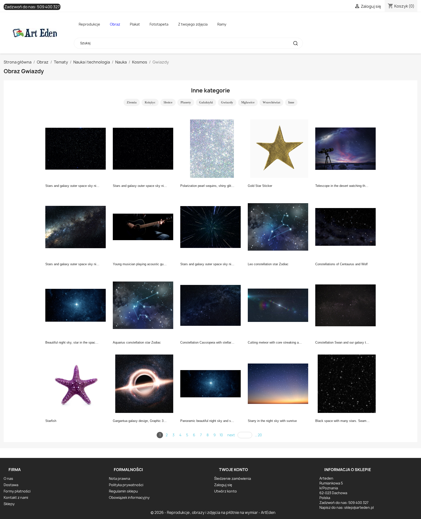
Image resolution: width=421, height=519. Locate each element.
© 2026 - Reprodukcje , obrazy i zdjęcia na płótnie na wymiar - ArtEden (213, 512)
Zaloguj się (223, 485)
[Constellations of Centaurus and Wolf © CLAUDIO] (347, 226)
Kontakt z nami (16, 497)
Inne (291, 102)
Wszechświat (271, 102)
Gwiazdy (227, 102)
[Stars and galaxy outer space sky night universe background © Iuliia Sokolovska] (77, 148)
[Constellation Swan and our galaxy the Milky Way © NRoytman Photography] (347, 305)
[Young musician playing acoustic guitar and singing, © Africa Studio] (144, 226)
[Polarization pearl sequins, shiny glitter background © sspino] (212, 148)
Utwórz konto (225, 491)
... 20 (258, 435)
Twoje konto (233, 469)
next (231, 435)
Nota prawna (119, 478)
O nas (8, 478)
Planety (186, 102)
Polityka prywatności (126, 485)
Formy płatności (17, 491)
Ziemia (132, 102)
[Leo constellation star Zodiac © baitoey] (279, 226)
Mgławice (248, 102)
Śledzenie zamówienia (232, 478)
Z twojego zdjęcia (193, 24)
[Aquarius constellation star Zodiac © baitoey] (144, 305)
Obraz (115, 24)
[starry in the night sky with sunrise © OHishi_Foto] (279, 383)
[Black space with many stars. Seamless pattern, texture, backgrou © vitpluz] (347, 383)
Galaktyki (206, 102)
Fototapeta (159, 24)
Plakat (135, 24)
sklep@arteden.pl (359, 507)
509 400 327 (48, 6)
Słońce (167, 102)
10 (221, 435)
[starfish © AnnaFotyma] (77, 383)
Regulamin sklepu (123, 491)
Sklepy (9, 503)
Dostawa (11, 485)
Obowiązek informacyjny (129, 497)
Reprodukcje (89, 24)
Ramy (221, 24)
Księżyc (150, 102)
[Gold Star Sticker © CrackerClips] (279, 148)
